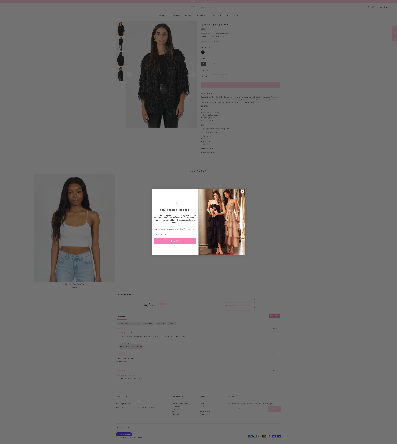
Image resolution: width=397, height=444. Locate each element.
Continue (175, 241)
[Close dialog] (242, 191)
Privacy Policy (187, 229)
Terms (193, 229)
